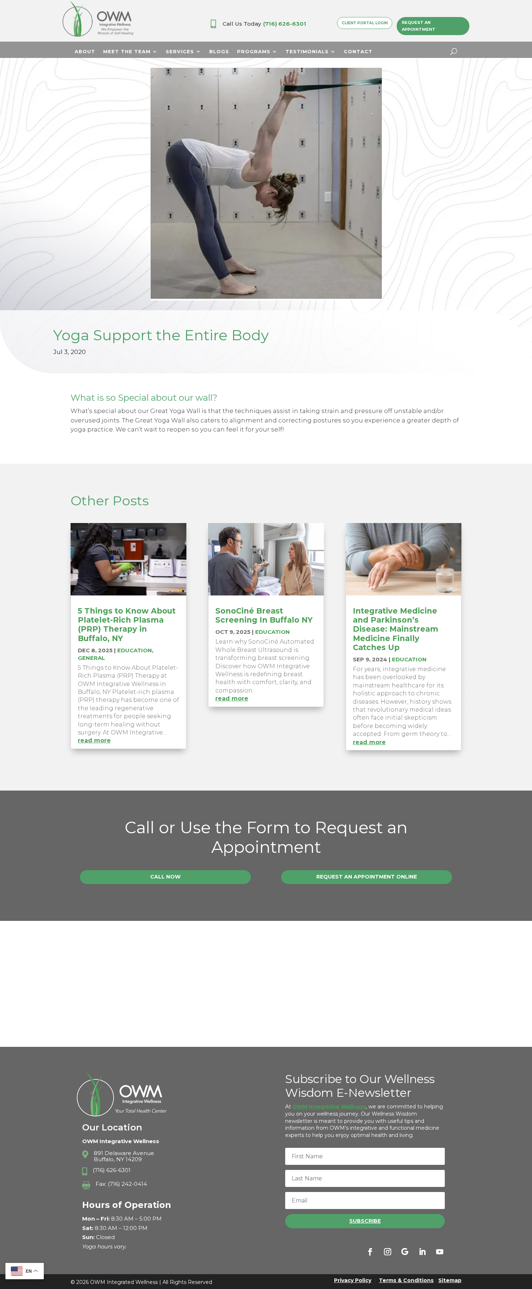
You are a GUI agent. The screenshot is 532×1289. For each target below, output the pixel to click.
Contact (358, 51)
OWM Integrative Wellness (329, 1106)
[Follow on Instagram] (387, 1251)
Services (180, 51)
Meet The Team (127, 51)
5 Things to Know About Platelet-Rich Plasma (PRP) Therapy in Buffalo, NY (127, 624)
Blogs (219, 51)
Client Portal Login (365, 23)
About (85, 51)
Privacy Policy (352, 1280)
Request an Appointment (418, 26)
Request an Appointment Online (366, 876)
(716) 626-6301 (284, 23)
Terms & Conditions (406, 1280)
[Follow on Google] (405, 1251)
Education (134, 650)
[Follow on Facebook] (370, 1251)
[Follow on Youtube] (439, 1251)
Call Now (165, 876)
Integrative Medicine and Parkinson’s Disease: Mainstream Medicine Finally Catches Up (395, 629)
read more (94, 740)
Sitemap (449, 1280)
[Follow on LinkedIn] (422, 1251)
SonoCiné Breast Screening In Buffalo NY (264, 615)
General (91, 657)
